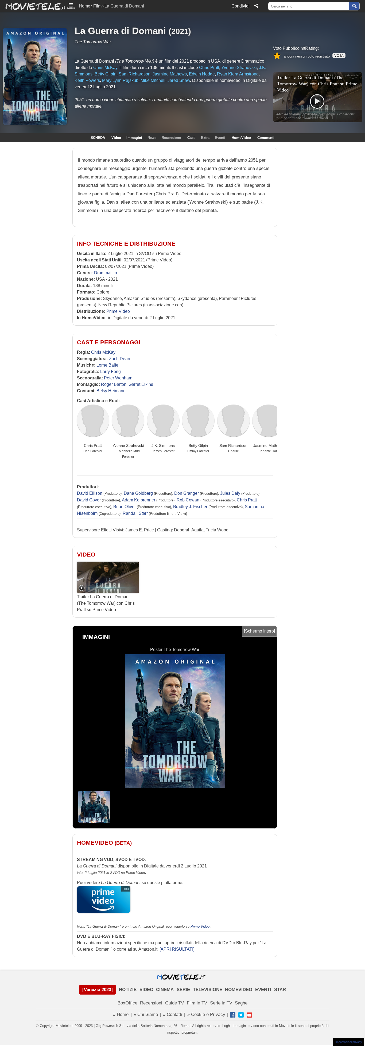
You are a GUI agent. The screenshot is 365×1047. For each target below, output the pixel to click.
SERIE (183, 989)
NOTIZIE (128, 989)
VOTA (339, 56)
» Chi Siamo (146, 1014)
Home (84, 6)
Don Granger (186, 493)
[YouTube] (249, 1015)
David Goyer (89, 500)
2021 (179, 31)
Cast (191, 138)
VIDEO (146, 989)
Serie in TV (221, 1003)
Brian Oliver (124, 506)
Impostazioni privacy (348, 1042)
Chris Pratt (93, 445)
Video (116, 138)
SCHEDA (98, 138)
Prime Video (118, 311)
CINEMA (165, 989)
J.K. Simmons (163, 445)
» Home (121, 1014)
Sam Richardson (233, 445)
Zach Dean (119, 358)
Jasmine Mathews (268, 445)
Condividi (240, 6)
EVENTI (263, 989)
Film (97, 6)
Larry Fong (110, 371)
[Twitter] (241, 1015)
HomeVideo (241, 138)
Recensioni (151, 1003)
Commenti (265, 138)
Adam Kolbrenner (138, 500)
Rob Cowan (188, 500)
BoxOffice (127, 1003)
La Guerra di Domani (120, 30)
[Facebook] (232, 1015)
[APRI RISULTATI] (177, 949)
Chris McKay (103, 352)
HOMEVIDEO (238, 989)
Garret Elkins (141, 384)
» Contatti (172, 1014)
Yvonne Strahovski (128, 445)
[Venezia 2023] (97, 989)
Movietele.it (32, 6)
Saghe (241, 1003)
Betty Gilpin (198, 445)
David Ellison (89, 493)
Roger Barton (113, 384)
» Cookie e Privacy (206, 1014)
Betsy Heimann (111, 391)
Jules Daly (230, 493)
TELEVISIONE (207, 989)
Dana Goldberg (138, 493)
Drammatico (105, 273)
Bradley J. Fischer (190, 506)
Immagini (134, 138)
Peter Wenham (118, 378)
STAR (280, 989)
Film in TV (197, 1003)
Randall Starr (135, 513)
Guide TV (174, 1003)
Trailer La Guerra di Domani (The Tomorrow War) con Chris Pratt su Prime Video (106, 603)
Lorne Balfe (107, 365)
